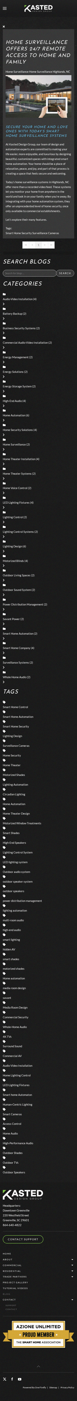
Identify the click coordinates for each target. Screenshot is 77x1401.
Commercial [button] (12, 1265)
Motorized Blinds (13, 560)
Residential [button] (12, 1271)
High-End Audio (12, 401)
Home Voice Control (15, 488)
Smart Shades (11, 833)
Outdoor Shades (13, 1153)
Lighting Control (13, 517)
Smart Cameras (12, 1114)
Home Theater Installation (19, 459)
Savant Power (11, 619)
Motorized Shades (14, 774)
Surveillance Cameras (45, 233)
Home (7, 1253)
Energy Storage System (17, 386)
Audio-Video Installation (18, 299)
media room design (14, 988)
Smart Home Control (15, 707)
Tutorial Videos (15, 1288)
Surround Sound (12, 1046)
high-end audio (12, 930)
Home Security (12, 755)
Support (11, 1305)
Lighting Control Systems (18, 531)
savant (7, 997)
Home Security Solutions (18, 429)
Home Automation (14, 415)
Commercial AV (12, 1056)
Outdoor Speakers (14, 1172)
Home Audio (10, 1133)
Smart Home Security (19, 233)
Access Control (12, 1123)
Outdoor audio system (16, 871)
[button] (5, 8)
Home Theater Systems (17, 473)
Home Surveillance (17, 71)
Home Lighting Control (17, 1075)
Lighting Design (12, 546)
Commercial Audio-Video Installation (25, 342)
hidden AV (9, 949)
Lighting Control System (18, 852)
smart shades (11, 959)
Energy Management (16, 357)
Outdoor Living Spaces (16, 575)
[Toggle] (3, 304)
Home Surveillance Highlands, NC (49, 71)
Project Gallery (15, 1282)
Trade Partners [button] (15, 1276)
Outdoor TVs (11, 1162)
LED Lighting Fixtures (16, 502)
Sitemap (53, 1387)
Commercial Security (15, 1017)
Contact (9, 1299)
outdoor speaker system (18, 881)
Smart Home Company (16, 648)
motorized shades (13, 968)
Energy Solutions (13, 371)
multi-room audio (13, 920)
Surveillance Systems (16, 662)
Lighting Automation (15, 784)
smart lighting (11, 939)
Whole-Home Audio (15, 1027)
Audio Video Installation (17, 1065)
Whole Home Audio (14, 677)
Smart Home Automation (18, 633)
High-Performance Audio (18, 1143)
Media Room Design (15, 1007)
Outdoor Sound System (17, 589)
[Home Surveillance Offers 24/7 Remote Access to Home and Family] (38, 96)
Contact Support (23, 1239)
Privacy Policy (67, 1387)
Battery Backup (12, 313)
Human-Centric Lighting (17, 1104)
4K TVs (7, 1036)
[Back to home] (38, 8)
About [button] (8, 1259)
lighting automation (15, 910)
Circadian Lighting (14, 794)
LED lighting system (15, 862)
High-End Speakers (14, 842)
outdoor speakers (13, 891)
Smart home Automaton (17, 1094)
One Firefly (40, 1387)
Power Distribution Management (23, 604)
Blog (6, 1294)
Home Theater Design (16, 813)
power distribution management (22, 900)
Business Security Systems (19, 328)
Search (65, 273)
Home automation (14, 978)
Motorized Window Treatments (22, 823)
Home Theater (12, 765)
